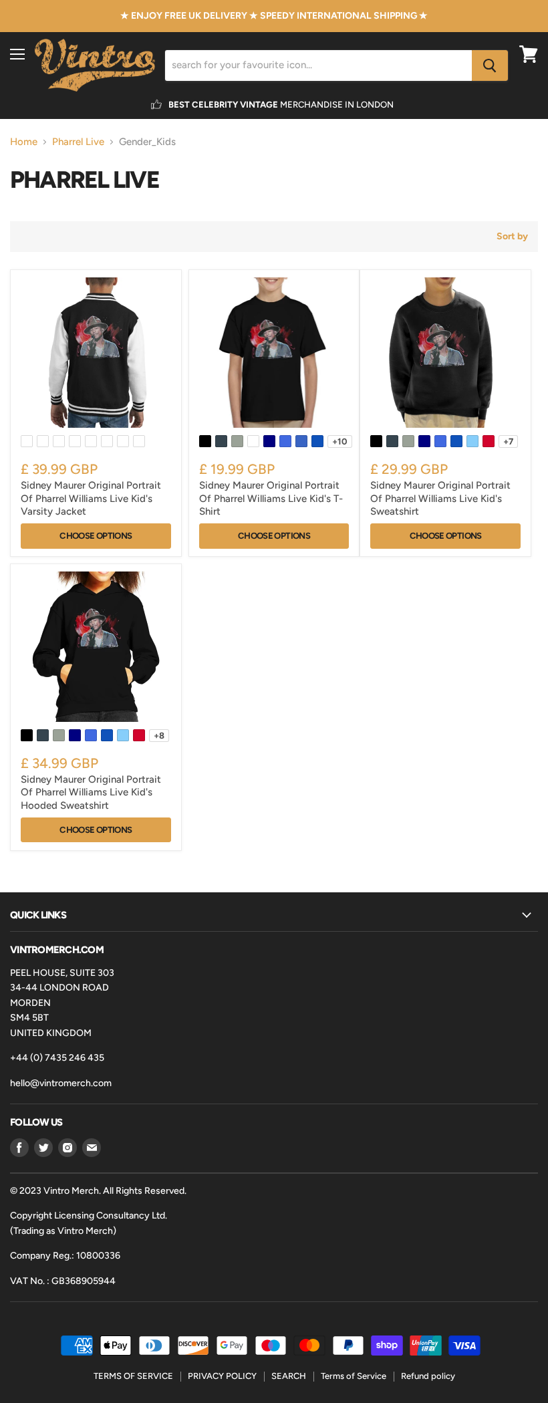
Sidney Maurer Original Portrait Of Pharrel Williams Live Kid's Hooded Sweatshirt (91, 792)
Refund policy (428, 1376)
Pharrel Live (78, 142)
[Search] (490, 65)
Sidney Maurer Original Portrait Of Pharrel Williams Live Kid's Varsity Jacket (91, 498)
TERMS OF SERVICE (133, 1376)
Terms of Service (353, 1376)
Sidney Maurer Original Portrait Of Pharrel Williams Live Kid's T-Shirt (271, 498)
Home (23, 142)
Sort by (512, 236)
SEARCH (288, 1376)
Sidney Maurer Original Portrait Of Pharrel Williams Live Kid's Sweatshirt (440, 498)
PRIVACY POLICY (222, 1376)
